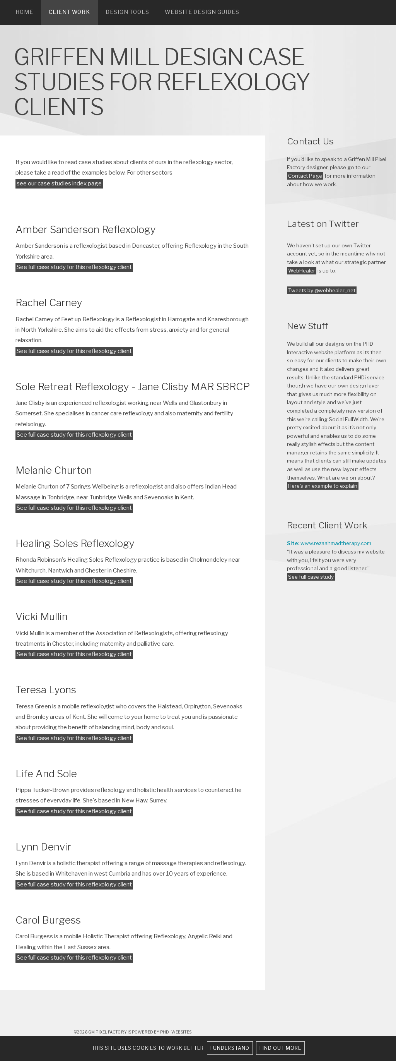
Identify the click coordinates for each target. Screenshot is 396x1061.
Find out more (280, 1048)
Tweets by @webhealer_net (321, 290)
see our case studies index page (59, 183)
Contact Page (305, 176)
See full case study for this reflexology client (74, 267)
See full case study (311, 577)
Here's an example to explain (322, 486)
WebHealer (301, 270)
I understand (229, 1048)
